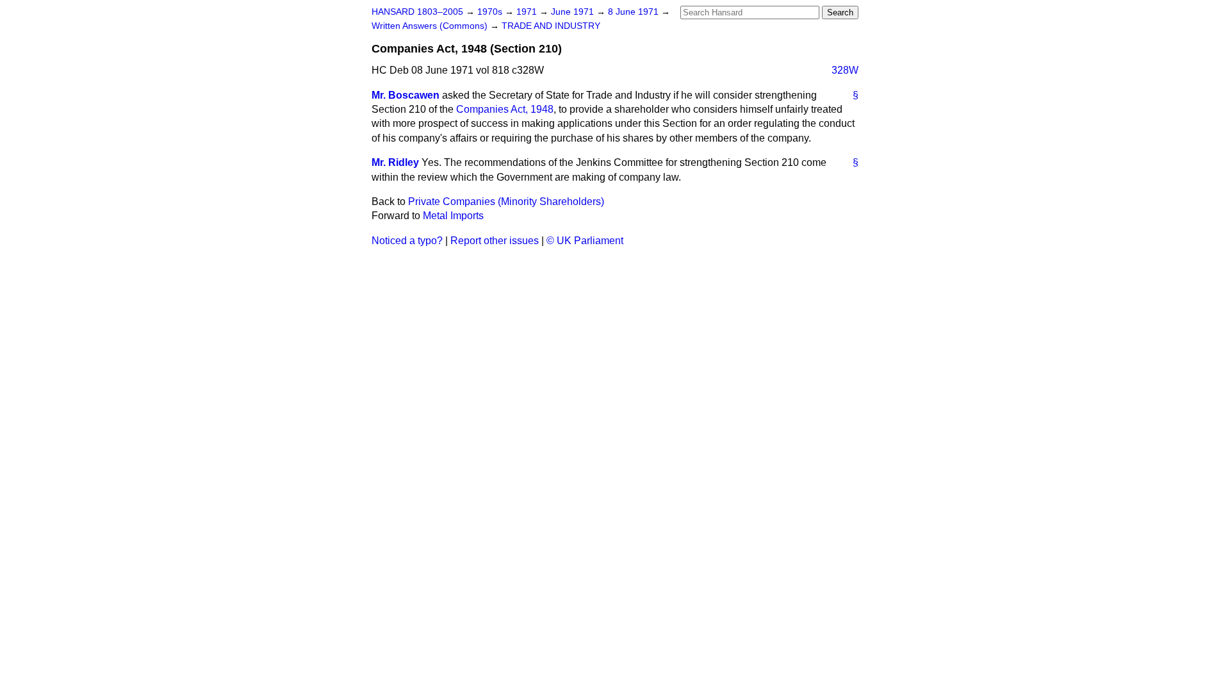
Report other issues (494, 240)
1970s (491, 12)
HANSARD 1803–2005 (417, 12)
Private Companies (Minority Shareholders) (506, 201)
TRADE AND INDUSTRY (551, 26)
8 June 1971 (634, 12)
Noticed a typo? (407, 240)
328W (845, 70)
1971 (527, 12)
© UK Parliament (584, 240)
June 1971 (573, 12)
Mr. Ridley (395, 162)
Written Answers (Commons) (431, 26)
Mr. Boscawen (405, 95)
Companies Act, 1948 (505, 109)
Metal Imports (453, 215)
